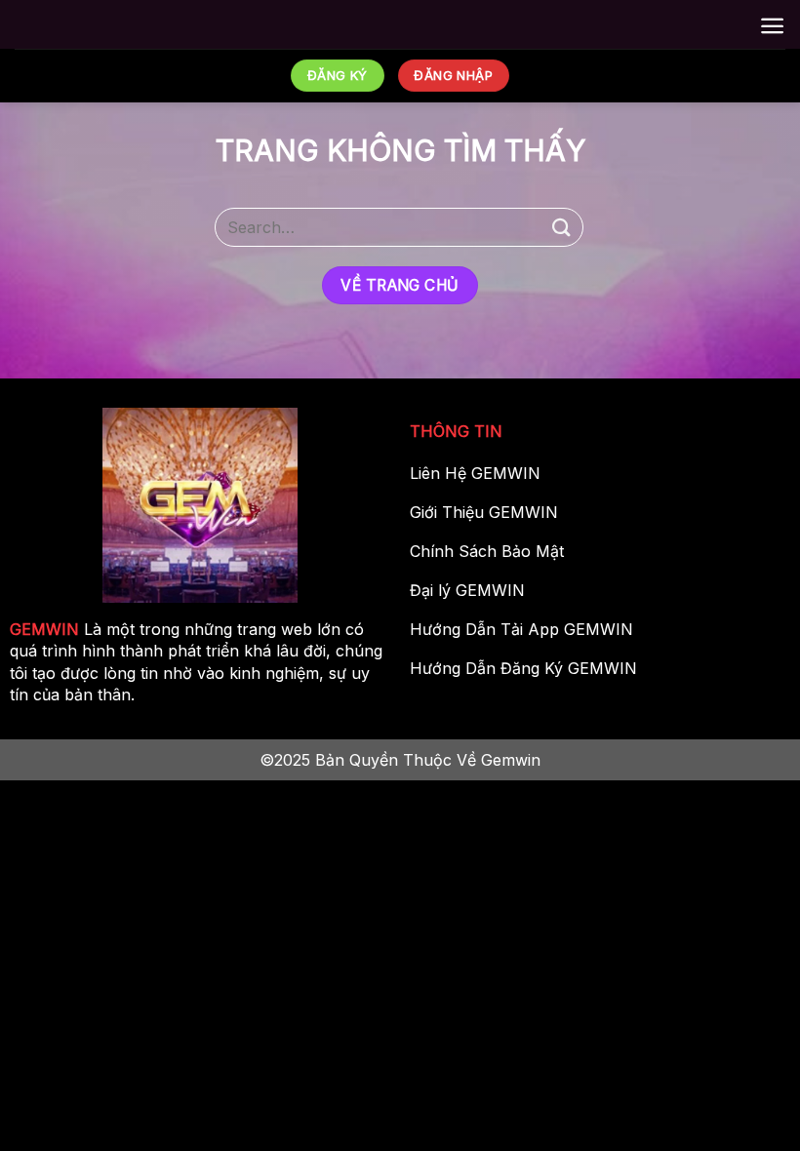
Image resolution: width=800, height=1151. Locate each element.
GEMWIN (44, 629)
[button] (772, 26)
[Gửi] (561, 227)
